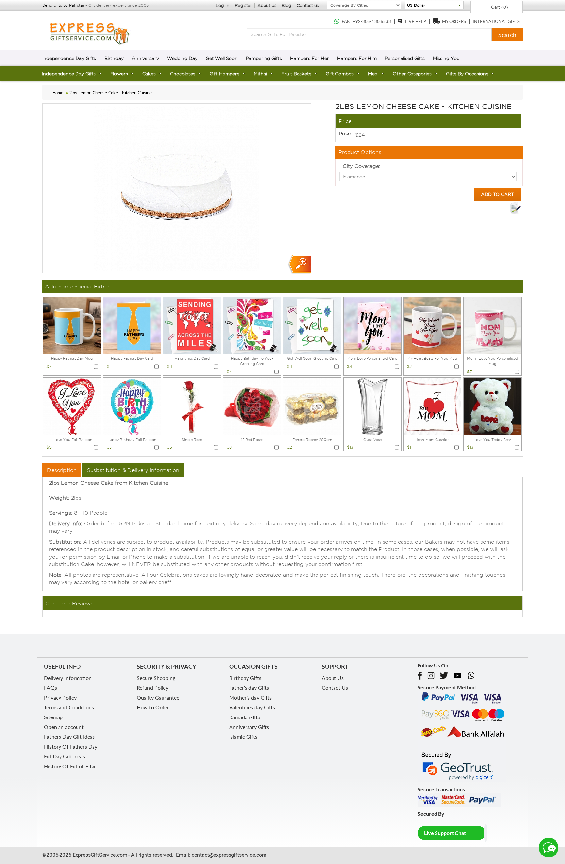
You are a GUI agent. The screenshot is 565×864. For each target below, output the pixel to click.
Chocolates (182, 73)
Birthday (114, 58)
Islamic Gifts (243, 737)
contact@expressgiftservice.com (228, 855)
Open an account (64, 727)
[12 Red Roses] (252, 406)
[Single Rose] (192, 406)
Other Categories (412, 73)
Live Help (415, 21)
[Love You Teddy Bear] (492, 406)
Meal (373, 73)
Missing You (446, 58)
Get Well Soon (222, 58)
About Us (333, 678)
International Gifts (496, 21)
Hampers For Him (357, 58)
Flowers (119, 73)
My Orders (454, 21)
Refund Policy (152, 687)
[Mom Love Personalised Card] (372, 325)
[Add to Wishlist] (515, 208)
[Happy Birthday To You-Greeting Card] (252, 325)
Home (57, 92)
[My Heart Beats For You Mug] (432, 325)
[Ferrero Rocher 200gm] (312, 406)
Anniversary (145, 58)
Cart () (499, 7)
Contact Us (335, 687)
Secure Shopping (156, 678)
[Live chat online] (548, 847)
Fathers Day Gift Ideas (69, 737)
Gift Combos (340, 73)
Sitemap (53, 717)
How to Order (153, 707)
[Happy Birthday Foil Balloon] (132, 406)
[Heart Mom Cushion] (432, 406)
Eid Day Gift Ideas (64, 756)
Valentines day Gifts (252, 707)
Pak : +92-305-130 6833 (366, 21)
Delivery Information (68, 678)
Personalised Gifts (405, 58)
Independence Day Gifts (69, 58)
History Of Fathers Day (70, 746)
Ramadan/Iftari (246, 717)
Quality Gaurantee (158, 697)
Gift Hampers (224, 73)
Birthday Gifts (245, 678)
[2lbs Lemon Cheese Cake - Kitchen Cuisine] (299, 264)
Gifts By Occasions (467, 73)
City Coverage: (361, 166)
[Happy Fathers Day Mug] (72, 325)
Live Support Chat (445, 833)
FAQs (50, 687)
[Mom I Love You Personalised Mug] (492, 325)
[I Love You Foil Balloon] (72, 406)
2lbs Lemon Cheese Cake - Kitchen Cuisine (110, 92)
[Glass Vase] (372, 406)
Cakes (149, 73)
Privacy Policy (60, 697)
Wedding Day (182, 58)
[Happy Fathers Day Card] (132, 325)
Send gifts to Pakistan (64, 5)
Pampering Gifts (264, 58)
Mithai (260, 73)
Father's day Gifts (249, 687)
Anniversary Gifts (249, 727)
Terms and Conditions (69, 707)
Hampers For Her (309, 58)
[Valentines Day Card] (192, 325)
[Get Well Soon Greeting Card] (312, 325)
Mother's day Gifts (250, 697)
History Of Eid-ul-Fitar (70, 766)
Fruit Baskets (296, 73)
